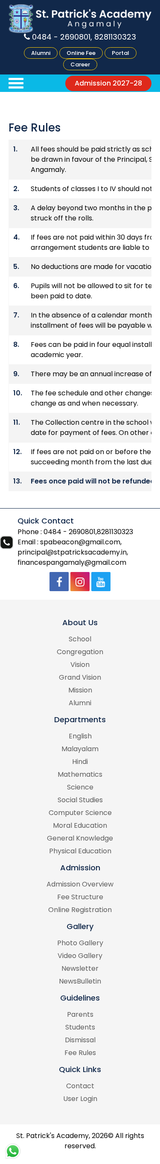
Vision (80, 664)
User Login (80, 1099)
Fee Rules (80, 1053)
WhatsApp (12, 1151)
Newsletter (80, 968)
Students (80, 1027)
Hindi (80, 761)
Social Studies (80, 800)
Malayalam (80, 749)
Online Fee (81, 53)
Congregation (80, 652)
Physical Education (80, 851)
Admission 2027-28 (108, 83)
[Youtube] (101, 581)
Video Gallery (80, 956)
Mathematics (80, 774)
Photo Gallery (80, 943)
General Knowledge (80, 838)
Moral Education (80, 825)
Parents (80, 1014)
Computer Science (80, 813)
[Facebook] (59, 581)
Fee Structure (80, 897)
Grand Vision (80, 677)
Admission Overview (80, 884)
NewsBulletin (80, 981)
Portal (120, 53)
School (80, 639)
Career (80, 64)
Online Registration (80, 910)
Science (80, 787)
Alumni (40, 53)
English (80, 736)
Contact (80, 1086)
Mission (80, 690)
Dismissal (80, 1040)
